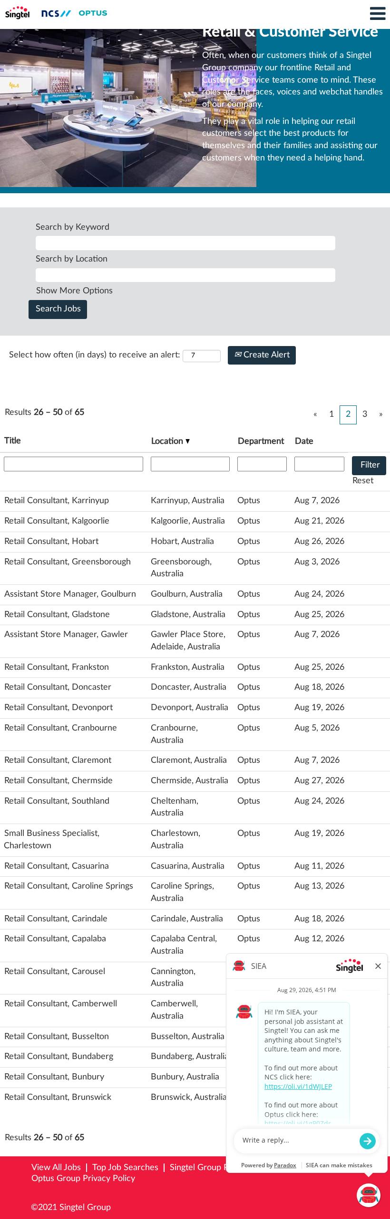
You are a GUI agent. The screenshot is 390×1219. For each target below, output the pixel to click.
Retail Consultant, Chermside (58, 781)
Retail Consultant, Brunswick (57, 1097)
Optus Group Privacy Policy (83, 1178)
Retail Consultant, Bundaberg (58, 1056)
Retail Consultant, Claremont (57, 760)
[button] (325, 14)
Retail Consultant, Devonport (58, 707)
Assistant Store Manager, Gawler (66, 634)
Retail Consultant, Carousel (54, 971)
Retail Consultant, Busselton (56, 1036)
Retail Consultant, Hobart (51, 541)
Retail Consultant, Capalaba (55, 939)
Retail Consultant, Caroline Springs (68, 886)
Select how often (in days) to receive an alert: (94, 355)
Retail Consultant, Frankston (56, 667)
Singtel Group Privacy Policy (223, 1167)
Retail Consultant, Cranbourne (60, 728)
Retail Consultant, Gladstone (57, 614)
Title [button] (12, 441)
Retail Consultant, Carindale (55, 919)
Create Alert (265, 355)
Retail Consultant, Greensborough (67, 562)
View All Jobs (56, 1167)
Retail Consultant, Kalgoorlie (56, 521)
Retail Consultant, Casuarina (56, 866)
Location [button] (168, 441)
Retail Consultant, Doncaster (57, 687)
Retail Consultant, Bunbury (54, 1077)
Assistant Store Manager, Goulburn (70, 594)
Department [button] (261, 441)
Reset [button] (362, 481)
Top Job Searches (125, 1167)
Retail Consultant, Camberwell (60, 1004)
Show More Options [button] (74, 291)
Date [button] (304, 441)
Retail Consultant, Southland (56, 801)
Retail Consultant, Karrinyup (56, 501)
